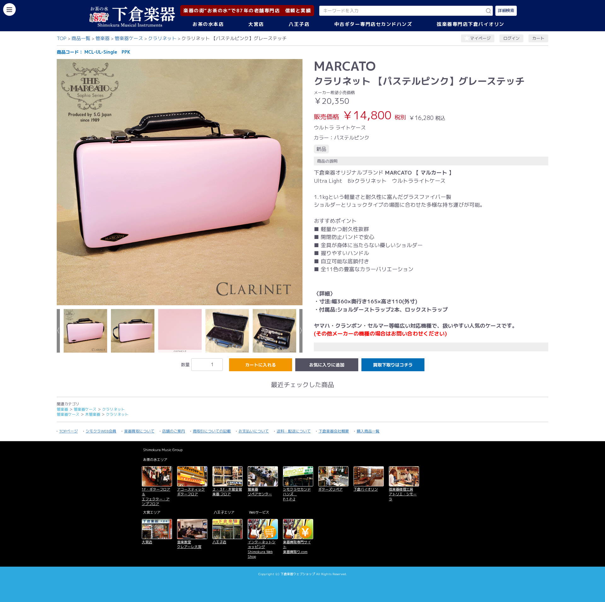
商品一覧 (81, 38)
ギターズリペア (330, 489)
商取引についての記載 (212, 431)
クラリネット (162, 38)
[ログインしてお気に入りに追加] (326, 365)
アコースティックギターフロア (191, 492)
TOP (61, 38)
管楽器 (102, 38)
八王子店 (299, 24)
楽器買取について (139, 431)
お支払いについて (254, 431)
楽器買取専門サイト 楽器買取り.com (297, 546)
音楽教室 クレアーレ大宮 (189, 544)
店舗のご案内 (173, 431)
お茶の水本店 (208, 24)
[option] (179, 182)
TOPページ (68, 431)
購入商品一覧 (368, 431)
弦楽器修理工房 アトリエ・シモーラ (403, 494)
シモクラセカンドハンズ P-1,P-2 (297, 494)
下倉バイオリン (366, 489)
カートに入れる (260, 365)
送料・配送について (294, 431)
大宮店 (256, 24)
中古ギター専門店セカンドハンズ (373, 24)
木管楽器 (92, 414)
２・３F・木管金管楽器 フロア (227, 492)
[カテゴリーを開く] (9, 9)
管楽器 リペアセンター (260, 492)
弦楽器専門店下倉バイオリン (470, 24)
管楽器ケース (129, 38)
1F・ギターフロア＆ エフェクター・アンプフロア (156, 496)
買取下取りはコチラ (393, 365)
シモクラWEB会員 (101, 431)
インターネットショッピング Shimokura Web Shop (261, 549)
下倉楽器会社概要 (334, 431)
